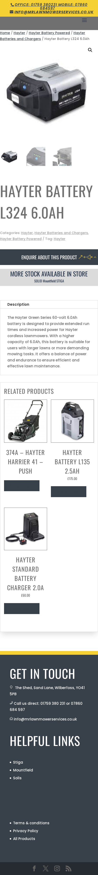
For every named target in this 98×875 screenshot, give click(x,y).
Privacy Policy (25, 830)
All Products (24, 838)
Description (18, 304)
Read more (22, 485)
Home (5, 33)
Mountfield (23, 770)
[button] (90, 50)
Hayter (19, 33)
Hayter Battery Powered (49, 33)
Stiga (18, 762)
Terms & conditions (31, 822)
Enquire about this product (49, 257)
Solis (17, 777)
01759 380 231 (52, 703)
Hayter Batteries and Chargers (61, 232)
